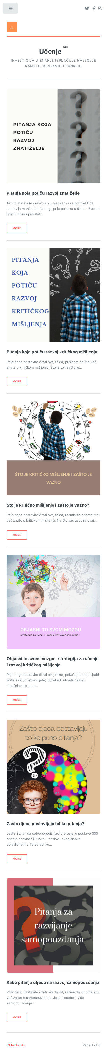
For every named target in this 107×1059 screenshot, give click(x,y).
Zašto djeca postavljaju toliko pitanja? (46, 823)
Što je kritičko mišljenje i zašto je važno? (48, 505)
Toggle (11, 9)
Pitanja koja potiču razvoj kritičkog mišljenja (52, 351)
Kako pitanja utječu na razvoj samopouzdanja (53, 982)
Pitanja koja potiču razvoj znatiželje (44, 193)
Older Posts (16, 1045)
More (17, 228)
